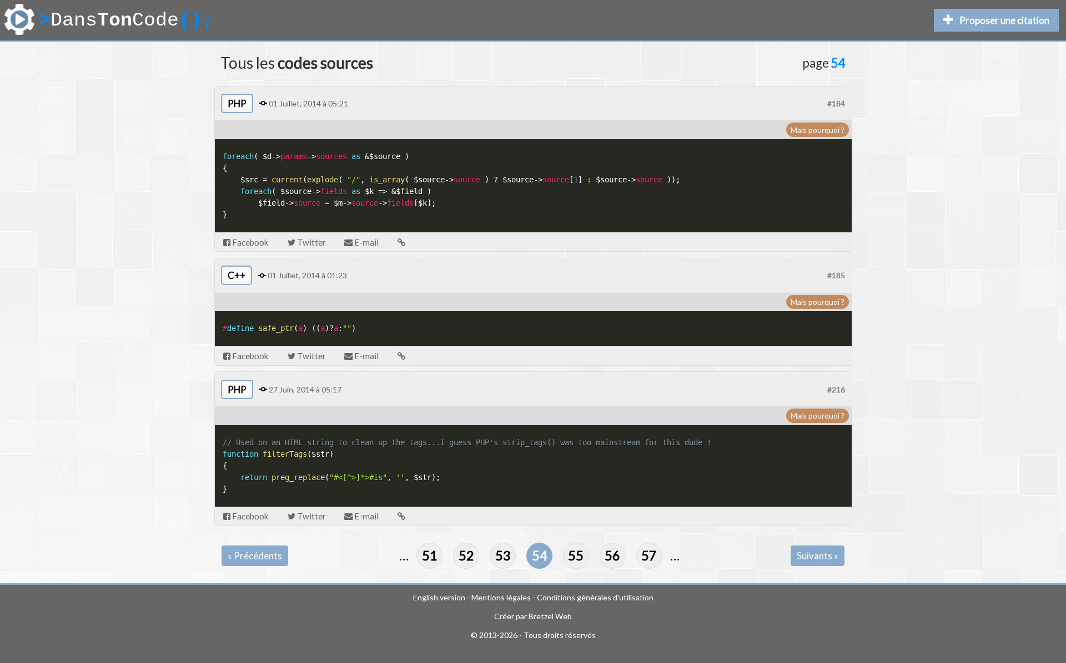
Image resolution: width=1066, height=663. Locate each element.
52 (466, 555)
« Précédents (255, 556)
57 (649, 555)
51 (430, 555)
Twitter (310, 242)
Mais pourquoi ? (817, 130)
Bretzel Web (550, 616)
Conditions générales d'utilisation (595, 597)
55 (576, 555)
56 (612, 555)
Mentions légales (501, 597)
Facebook (249, 242)
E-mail (366, 242)
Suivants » (817, 556)
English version (439, 597)
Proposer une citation (1004, 20)
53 (503, 555)
